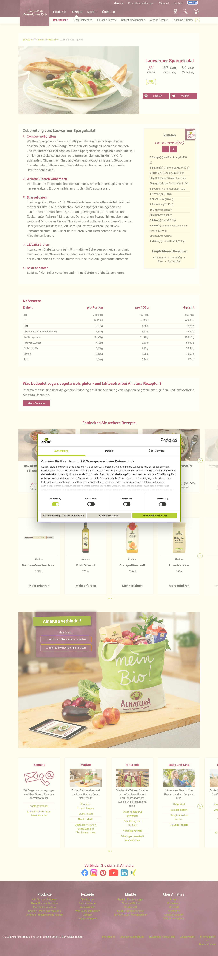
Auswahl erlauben (109, 515)
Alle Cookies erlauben (154, 515)
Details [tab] (109, 450)
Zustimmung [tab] (61, 450)
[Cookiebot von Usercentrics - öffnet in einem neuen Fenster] (163, 440)
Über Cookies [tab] (156, 450)
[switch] (91, 504)
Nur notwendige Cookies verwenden (63, 515)
